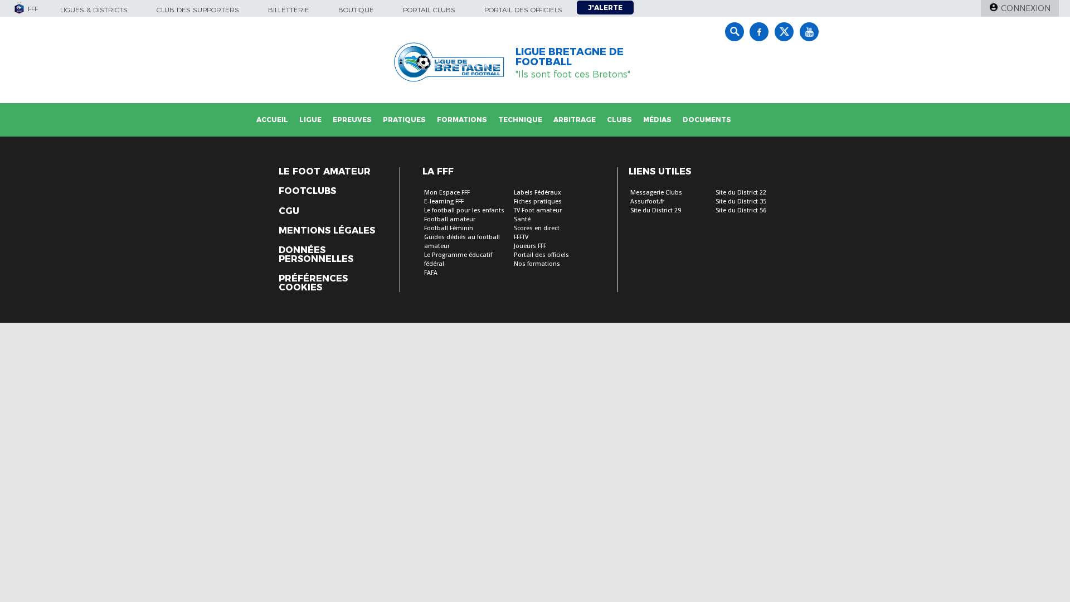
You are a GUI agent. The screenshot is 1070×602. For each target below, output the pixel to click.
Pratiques (404, 119)
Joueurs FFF (530, 246)
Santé (522, 219)
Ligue (310, 119)
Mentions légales (327, 230)
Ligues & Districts (94, 10)
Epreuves (352, 119)
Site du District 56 (741, 210)
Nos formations (537, 264)
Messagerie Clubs (656, 192)
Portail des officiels (523, 10)
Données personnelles (316, 255)
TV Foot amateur (538, 210)
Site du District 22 (741, 192)
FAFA (430, 272)
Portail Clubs (429, 10)
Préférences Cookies (313, 283)
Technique (520, 119)
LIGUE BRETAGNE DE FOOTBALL (569, 57)
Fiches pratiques (538, 201)
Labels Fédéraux (537, 192)
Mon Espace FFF (447, 192)
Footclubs (307, 191)
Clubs (619, 119)
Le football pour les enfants (464, 210)
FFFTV (521, 237)
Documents (707, 119)
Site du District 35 (741, 201)
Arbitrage (574, 119)
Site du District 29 (655, 210)
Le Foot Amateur (325, 171)
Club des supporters (198, 10)
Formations (462, 119)
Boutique (356, 10)
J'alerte (605, 7)
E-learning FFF (444, 201)
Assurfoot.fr (647, 201)
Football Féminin (448, 228)
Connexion (1025, 8)
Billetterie (288, 10)
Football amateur (449, 219)
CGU (289, 211)
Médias (657, 119)
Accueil (272, 119)
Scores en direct (537, 228)
